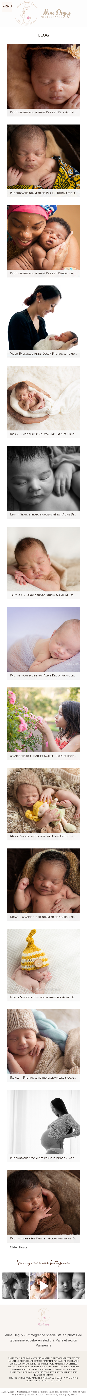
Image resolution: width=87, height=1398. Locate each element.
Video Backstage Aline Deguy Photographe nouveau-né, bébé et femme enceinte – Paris (43, 353)
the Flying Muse (67, 1394)
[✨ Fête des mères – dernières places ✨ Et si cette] (43, 1285)
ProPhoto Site (34, 1394)
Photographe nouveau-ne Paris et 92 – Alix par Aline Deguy (43, 112)
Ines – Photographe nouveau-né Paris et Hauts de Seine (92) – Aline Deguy (43, 434)
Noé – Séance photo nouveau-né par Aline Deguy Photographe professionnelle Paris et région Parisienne (43, 997)
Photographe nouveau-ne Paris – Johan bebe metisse (43, 193)
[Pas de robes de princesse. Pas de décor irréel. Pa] (15, 1285)
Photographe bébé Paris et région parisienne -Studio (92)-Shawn (43, 1238)
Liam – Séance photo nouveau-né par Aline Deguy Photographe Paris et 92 (43, 514)
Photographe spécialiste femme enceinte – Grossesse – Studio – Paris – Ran (43, 1158)
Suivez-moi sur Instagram (43, 1262)
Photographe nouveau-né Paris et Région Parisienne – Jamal (43, 273)
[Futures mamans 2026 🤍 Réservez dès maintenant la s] (71, 1285)
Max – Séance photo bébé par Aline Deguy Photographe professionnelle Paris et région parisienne (43, 836)
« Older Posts (17, 1247)
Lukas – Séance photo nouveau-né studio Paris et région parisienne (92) (43, 917)
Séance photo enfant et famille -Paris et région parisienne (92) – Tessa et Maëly (43, 756)
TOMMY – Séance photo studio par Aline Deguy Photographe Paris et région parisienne (43, 595)
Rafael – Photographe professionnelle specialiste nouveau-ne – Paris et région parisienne (43, 1077)
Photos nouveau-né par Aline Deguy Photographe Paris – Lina (43, 675)
